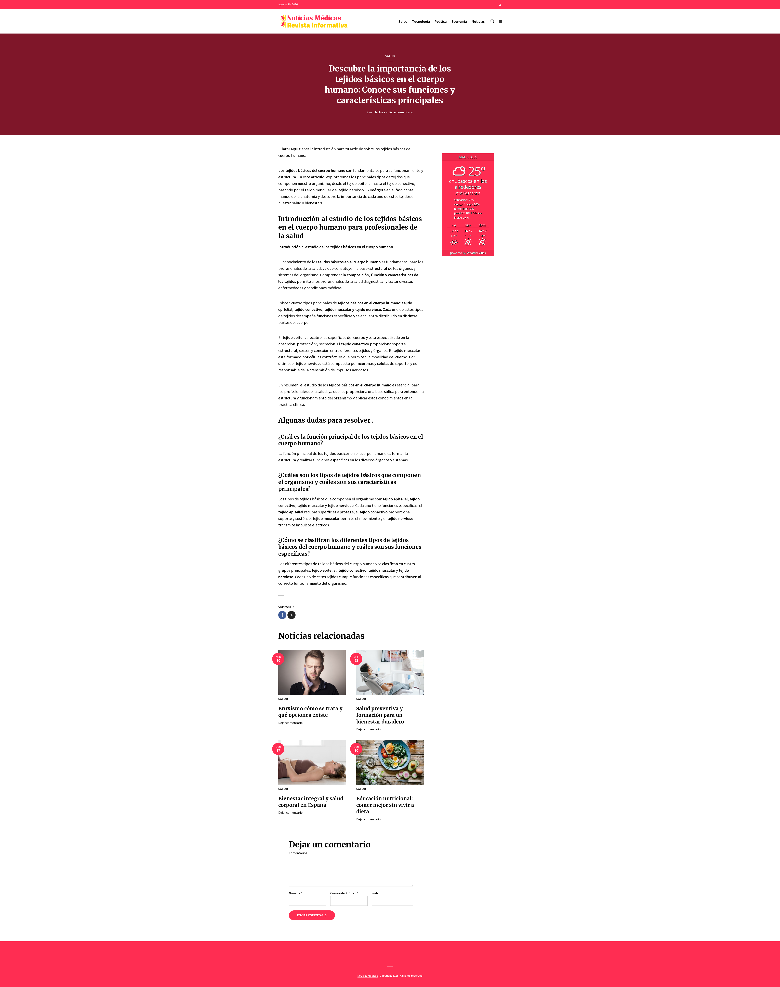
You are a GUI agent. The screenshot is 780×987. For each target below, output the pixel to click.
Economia (459, 21)
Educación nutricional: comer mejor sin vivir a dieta (385, 805)
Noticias (478, 21)
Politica (441, 21)
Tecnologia (421, 21)
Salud (403, 21)
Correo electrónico (344, 893)
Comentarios (298, 853)
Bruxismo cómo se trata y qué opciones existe (310, 711)
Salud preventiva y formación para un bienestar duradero (380, 715)
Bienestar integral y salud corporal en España (310, 801)
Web (375, 893)
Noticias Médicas (368, 975)
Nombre (295, 893)
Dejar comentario (401, 112)
